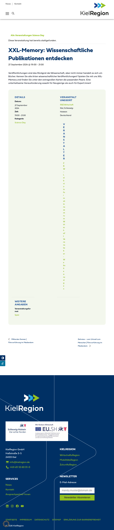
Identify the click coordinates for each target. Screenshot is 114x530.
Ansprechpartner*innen (18, 494)
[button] (13, 13)
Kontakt (17, 4)
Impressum (26, 519)
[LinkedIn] (7, 506)
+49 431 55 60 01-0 (20, 467)
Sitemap (56, 519)
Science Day (20, 122)
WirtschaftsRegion (70, 455)
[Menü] (7, 13)
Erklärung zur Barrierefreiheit (82, 519)
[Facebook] (17, 506)
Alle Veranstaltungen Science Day (27, 35)
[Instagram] (12, 506)
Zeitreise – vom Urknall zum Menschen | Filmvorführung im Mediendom (90, 342)
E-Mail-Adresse (68, 482)
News (8, 4)
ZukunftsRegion (68, 464)
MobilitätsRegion (69, 459)
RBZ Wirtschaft (66, 105)
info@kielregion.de (20, 462)
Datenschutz (41, 519)
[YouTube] (22, 506)
